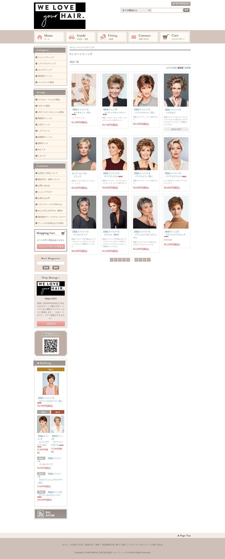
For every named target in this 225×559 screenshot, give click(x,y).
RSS (48, 512)
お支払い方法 (77, 545)
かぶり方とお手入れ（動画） (51, 210)
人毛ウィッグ (44, 124)
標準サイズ (43, 143)
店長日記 (51, 323)
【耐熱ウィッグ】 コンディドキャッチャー (114, 111)
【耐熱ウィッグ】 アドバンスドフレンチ (175, 233)
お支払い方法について (48, 173)
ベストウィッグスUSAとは (50, 204)
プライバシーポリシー (138, 545)
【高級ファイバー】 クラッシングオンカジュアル (145, 235)
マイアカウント (181, 4)
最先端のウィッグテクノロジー (52, 217)
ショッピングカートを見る (51, 246)
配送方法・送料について (49, 179)
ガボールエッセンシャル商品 (51, 112)
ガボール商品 (44, 106)
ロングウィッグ (45, 70)
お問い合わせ (44, 185)
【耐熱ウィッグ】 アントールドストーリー (50, 493)
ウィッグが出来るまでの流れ (51, 223)
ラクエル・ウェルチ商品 (49, 99)
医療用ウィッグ (45, 137)
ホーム (73, 47)
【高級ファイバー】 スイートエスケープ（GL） (50, 399)
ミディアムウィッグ (47, 63)
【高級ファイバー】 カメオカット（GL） (81, 111)
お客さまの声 (44, 198)
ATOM (50, 515)
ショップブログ (45, 192)
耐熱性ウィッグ (45, 118)
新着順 (188, 68)
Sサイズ (41, 149)
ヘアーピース (44, 131)
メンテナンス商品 (46, 82)
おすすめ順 (171, 68)
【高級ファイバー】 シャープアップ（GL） (43, 440)
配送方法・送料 (92, 545)
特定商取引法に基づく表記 (114, 545)
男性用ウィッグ (45, 76)
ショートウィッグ (46, 57)
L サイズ (42, 156)
